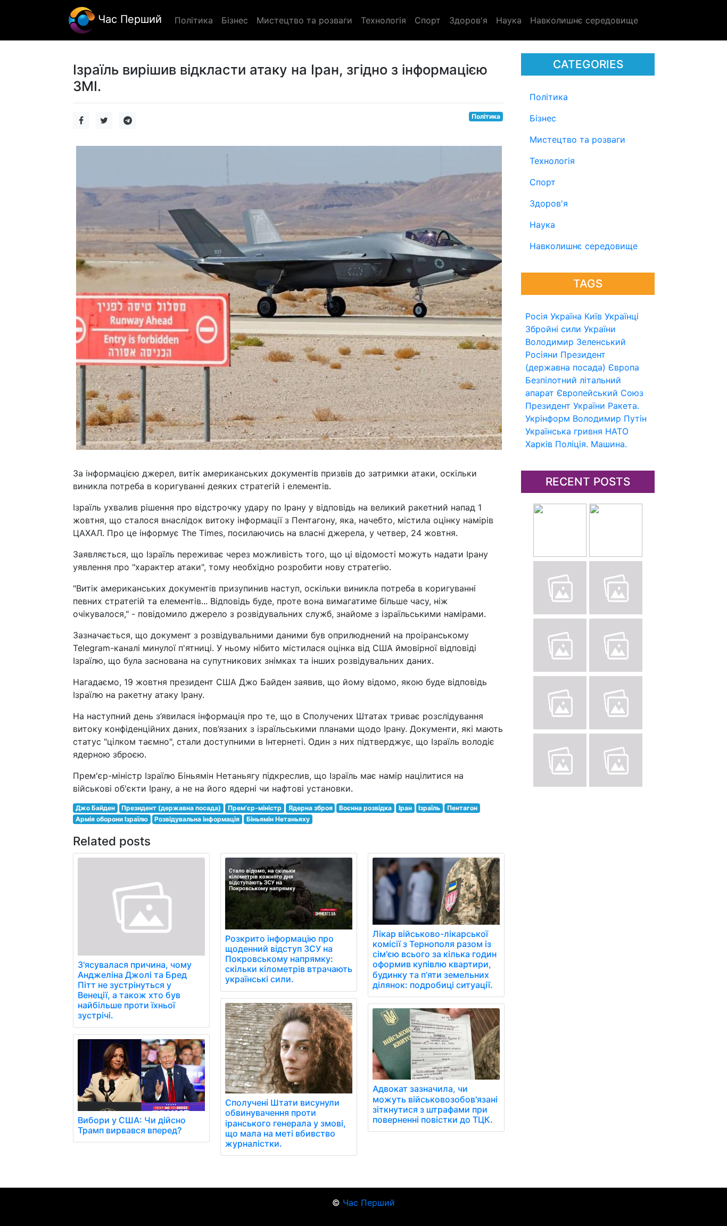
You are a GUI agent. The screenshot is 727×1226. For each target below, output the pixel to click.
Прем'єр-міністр (255, 808)
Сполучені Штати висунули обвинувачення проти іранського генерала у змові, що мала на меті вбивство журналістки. (285, 1123)
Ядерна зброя (310, 808)
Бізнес (543, 118)
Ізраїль (429, 808)
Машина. (609, 444)
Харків (538, 444)
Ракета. (623, 405)
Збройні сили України (570, 329)
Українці (622, 316)
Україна (566, 316)
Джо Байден (95, 808)
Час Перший (128, 19)
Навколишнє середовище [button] (584, 20)
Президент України (565, 405)
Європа (623, 367)
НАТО (617, 431)
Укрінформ (547, 418)
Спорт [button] (428, 20)
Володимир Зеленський (575, 341)
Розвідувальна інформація (196, 819)
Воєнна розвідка (365, 808)
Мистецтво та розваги (577, 139)
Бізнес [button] (234, 20)
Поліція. (571, 444)
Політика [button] (194, 20)
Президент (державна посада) (171, 808)
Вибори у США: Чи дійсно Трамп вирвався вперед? (132, 1125)
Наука (542, 224)
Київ (593, 316)
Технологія (552, 160)
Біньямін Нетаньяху (278, 819)
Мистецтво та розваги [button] (304, 20)
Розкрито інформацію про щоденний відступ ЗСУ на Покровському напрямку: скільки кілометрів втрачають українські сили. (288, 959)
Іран (405, 808)
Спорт (543, 182)
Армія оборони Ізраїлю (112, 819)
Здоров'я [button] (468, 20)
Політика (549, 97)
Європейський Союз (600, 393)
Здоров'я (549, 203)
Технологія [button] (383, 20)
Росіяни (541, 354)
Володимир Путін (610, 418)
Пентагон (462, 808)
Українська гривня (563, 431)
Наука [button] (509, 20)
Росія (536, 316)
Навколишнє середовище (584, 246)
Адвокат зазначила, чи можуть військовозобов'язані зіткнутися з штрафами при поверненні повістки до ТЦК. (435, 1104)
